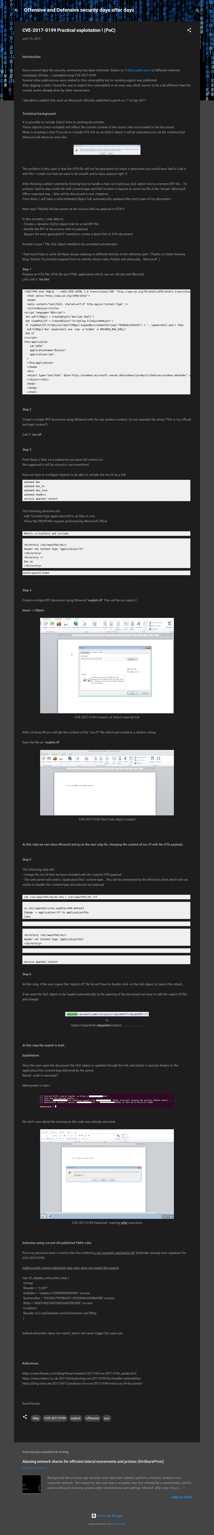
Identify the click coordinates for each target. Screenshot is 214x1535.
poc (107, 1418)
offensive (92, 1418)
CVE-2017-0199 (55, 1418)
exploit (75, 1418)
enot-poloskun (118, 1524)
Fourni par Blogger (109, 1516)
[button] (189, 31)
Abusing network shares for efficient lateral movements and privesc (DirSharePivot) (93, 1461)
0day (36, 1418)
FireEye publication (137, 70)
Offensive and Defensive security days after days (79, 10)
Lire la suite (182, 1497)
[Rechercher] (197, 11)
